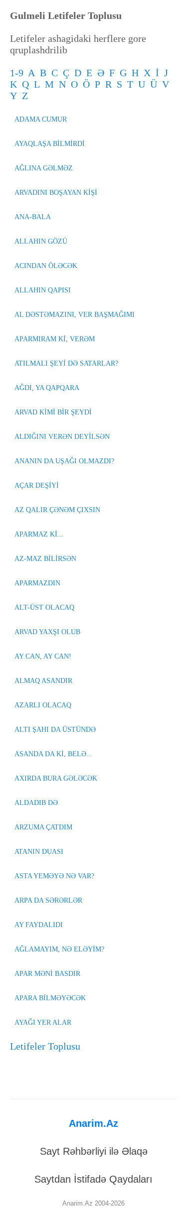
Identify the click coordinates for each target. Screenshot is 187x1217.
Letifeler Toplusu (45, 1046)
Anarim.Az (93, 1123)
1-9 (19, 72)
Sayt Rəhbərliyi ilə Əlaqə (94, 1151)
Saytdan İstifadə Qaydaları (93, 1179)
